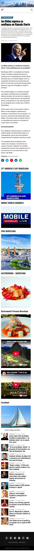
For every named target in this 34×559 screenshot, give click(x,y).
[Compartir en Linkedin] (15, 160)
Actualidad (11, 434)
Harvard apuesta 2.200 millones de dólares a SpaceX (19, 486)
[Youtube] (15, 538)
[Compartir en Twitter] (7, 160)
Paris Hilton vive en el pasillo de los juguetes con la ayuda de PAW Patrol (20, 522)
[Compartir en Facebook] (2, 160)
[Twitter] (10, 538)
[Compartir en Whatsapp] (20, 160)
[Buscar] (31, 10)
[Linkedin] (27, 538)
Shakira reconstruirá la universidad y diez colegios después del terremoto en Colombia (17, 477)
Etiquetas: (4, 156)
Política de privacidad (13, 542)
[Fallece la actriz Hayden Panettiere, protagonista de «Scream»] (4, 494)
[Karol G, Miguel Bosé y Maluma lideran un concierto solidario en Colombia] (4, 512)
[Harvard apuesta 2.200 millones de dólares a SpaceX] (4, 486)
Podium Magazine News (12, 430)
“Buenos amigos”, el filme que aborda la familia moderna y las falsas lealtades (19, 467)
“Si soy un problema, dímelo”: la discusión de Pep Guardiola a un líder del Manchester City (19, 449)
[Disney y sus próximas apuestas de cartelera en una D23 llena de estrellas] (4, 503)
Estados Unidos (7, 17)
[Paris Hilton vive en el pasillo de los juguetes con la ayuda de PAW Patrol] (4, 521)
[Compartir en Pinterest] (11, 160)
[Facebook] (6, 538)
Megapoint (16, 548)
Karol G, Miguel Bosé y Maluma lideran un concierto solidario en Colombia (19, 513)
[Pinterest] (23, 538)
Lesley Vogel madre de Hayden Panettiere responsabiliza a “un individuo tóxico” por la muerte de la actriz (19, 438)
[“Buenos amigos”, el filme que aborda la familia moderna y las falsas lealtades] (4, 465)
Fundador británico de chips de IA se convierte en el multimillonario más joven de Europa (20, 458)
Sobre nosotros (22, 542)
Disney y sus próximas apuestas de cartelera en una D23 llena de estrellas (19, 504)
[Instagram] (19, 538)
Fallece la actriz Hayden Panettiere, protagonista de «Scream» (18, 495)
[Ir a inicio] (17, 4)
